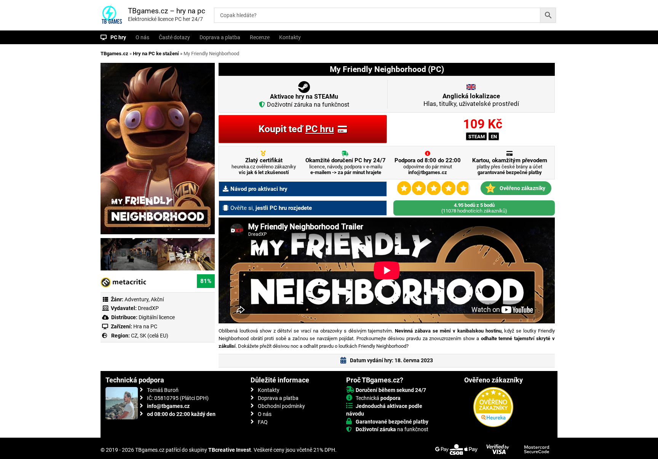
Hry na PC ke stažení (156, 53)
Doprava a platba (220, 37)
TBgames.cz (114, 53)
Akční (157, 299)
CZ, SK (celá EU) (149, 336)
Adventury (137, 299)
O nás (142, 37)
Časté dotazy (174, 37)
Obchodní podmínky (281, 406)
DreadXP (148, 308)
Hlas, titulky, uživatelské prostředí (471, 99)
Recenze (260, 37)
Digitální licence (156, 317)
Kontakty (290, 37)
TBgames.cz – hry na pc (166, 10)
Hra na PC (144, 326)
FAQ (263, 422)
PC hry (118, 37)
